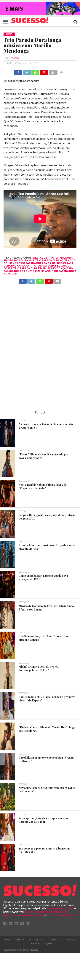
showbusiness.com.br (60, 908)
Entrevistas (36, 939)
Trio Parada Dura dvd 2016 (37, 263)
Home (7, 939)
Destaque (40, 257)
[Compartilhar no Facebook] (18, 71)
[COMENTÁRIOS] (61, 71)
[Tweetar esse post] (27, 71)
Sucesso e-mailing (36, 911)
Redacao (14, 58)
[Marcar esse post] (44, 71)
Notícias (19, 939)
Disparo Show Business (61, 915)
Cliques (48, 943)
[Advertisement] (40, 350)
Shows (35, 943)
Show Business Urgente (29, 915)
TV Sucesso (54, 939)
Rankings (70, 939)
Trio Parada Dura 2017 (19, 260)
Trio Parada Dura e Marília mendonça (39, 268)
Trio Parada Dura (60, 257)
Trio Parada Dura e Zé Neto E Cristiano (38, 269)
